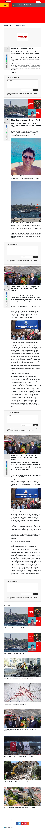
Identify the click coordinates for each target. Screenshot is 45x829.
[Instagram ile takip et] (25, 823)
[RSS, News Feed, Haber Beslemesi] (28, 823)
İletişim (17, 820)
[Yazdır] (6, 65)
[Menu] (38, 2)
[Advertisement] (22, 15)
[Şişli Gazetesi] (8, 1)
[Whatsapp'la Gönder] (6, 61)
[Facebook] (6, 55)
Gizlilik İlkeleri (22, 820)
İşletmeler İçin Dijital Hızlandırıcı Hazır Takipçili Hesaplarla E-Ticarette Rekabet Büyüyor (25, 5)
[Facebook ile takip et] (17, 823)
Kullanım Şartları (29, 820)
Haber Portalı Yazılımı (9, 827)
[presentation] (7, 5)
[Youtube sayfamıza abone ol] (22, 823)
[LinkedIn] (6, 59)
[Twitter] (6, 57)
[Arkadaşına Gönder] (6, 63)
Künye (13, 820)
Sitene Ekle (35, 820)
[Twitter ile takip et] (19, 823)
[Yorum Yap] (6, 67)
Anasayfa (9, 820)
